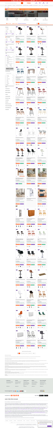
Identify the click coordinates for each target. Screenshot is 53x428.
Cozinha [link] (8, 7)
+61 (22, 327)
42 (33, 353)
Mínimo (7, 47)
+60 (22, 226)
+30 (33, 226)
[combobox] (8, 73)
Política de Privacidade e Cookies (43, 424)
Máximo (11, 47)
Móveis (5, 7)
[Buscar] (22, 3)
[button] (22, 23)
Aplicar (10, 68)
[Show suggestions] (13, 73)
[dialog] (45, 424)
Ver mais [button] (7, 84)
